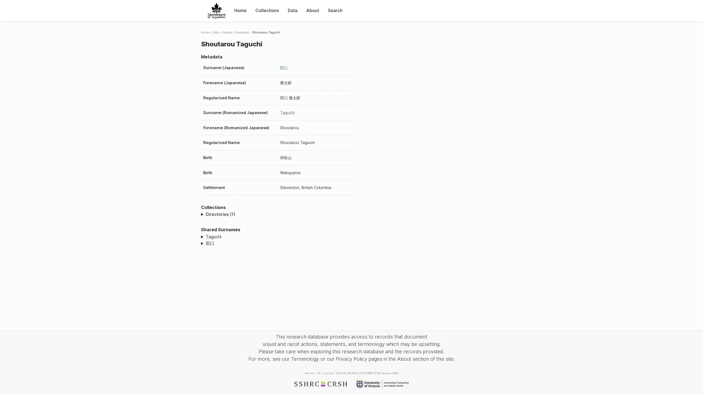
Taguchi (287, 112)
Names (227, 32)
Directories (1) (220, 214)
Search (335, 10)
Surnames (242, 32)
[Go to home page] (216, 11)
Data (292, 10)
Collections (267, 10)
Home (240, 10)
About (312, 10)
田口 (284, 67)
